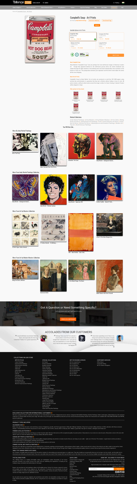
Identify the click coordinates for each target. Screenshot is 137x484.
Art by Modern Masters (102, 120)
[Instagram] (121, 472)
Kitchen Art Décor (84, 123)
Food (99, 121)
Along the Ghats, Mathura (18, 280)
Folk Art (17, 373)
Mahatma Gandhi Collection (49, 375)
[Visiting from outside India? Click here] (51, 413)
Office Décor (100, 362)
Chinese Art (45, 383)
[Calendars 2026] (23, 425)
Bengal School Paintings (48, 380)
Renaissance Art (19, 380)
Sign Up (38, 3)
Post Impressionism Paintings (23, 378)
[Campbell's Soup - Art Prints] (40, 39)
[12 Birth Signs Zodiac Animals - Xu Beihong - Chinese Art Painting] (25, 229)
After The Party (16, 153)
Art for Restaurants (75, 370)
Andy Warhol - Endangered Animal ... (105, 160)
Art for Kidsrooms (74, 367)
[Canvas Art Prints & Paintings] (33, 436)
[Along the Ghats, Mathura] (25, 269)
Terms (71, 468)
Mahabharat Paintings (48, 388)
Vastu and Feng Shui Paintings (50, 408)
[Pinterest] (123, 472)
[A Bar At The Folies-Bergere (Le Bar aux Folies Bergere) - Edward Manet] (109, 224)
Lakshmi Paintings (47, 372)
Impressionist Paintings (21, 365)
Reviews (72, 464)
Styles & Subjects (17, 7)
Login (34, 3)
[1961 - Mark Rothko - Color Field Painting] (81, 232)
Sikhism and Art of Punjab (49, 403)
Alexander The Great (73, 160)
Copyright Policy (74, 469)
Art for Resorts (74, 372)
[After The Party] (25, 142)
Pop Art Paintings (19, 377)
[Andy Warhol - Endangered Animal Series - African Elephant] (109, 146)
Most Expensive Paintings (49, 392)
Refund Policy (73, 466)
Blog (96, 7)
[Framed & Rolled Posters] (30, 430)
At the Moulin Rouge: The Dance (76, 281)
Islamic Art (18, 367)
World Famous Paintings (83, 125)
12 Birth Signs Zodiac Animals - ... (20, 247)
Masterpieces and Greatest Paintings (103, 123)
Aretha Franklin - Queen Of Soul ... (104, 202)
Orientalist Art (18, 375)
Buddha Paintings (46, 365)
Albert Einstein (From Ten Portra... (48, 167)
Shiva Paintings (46, 367)
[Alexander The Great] (81, 146)
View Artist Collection (94, 20)
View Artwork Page (107, 20)
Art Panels (45, 362)
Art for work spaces (75, 375)
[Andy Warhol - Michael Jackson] (53, 189)
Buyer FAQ (72, 463)
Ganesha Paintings (47, 370)
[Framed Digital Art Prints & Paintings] (38, 444)
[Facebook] (119, 472)
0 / (115, 3)
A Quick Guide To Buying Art (77, 459)
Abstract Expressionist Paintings (23, 383)
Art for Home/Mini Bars (76, 368)
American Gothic (44, 292)
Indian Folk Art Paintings (48, 393)
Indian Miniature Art (20, 370)
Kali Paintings (45, 406)
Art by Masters (61, 7)
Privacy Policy (73, 471)
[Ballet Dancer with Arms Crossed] (109, 276)
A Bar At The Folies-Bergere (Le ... (104, 237)
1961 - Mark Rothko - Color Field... (76, 252)
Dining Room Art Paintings (89, 121)
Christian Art (45, 382)
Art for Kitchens (74, 365)
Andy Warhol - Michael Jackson (47, 206)
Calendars (114, 7)
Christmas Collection (47, 395)
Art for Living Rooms (75, 362)
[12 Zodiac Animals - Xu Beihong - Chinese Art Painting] (53, 227)
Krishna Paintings (46, 363)
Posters (73, 7)
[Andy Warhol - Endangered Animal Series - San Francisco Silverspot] (25, 187)
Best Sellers (104, 7)
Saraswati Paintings (47, 373)
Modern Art (119, 123)
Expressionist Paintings (21, 363)
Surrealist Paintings (20, 382)
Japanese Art (45, 378)
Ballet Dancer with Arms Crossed (104, 293)
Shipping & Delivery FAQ (76, 461)
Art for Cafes (115, 120)
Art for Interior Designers (103, 365)
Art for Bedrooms (74, 363)
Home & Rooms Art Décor (47, 7)
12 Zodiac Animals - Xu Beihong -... (48, 243)
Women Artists (46, 387)
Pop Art (72, 125)
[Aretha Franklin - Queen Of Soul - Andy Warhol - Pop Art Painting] (109, 187)
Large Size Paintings (85, 7)
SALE (122, 7)
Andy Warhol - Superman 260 (75, 202)
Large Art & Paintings (47, 400)
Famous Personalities (48, 402)
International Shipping (75, 473)
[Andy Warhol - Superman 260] (81, 187)
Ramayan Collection (47, 397)
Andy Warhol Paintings (77, 120)
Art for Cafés (73, 373)
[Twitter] (116, 472)
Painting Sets (45, 398)
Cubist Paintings (19, 362)
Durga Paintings (46, 405)
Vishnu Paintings (46, 368)
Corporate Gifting (101, 363)
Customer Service (74, 474)
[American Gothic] (53, 275)
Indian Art (17, 368)
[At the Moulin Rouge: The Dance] (81, 270)
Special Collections (31, 7)
